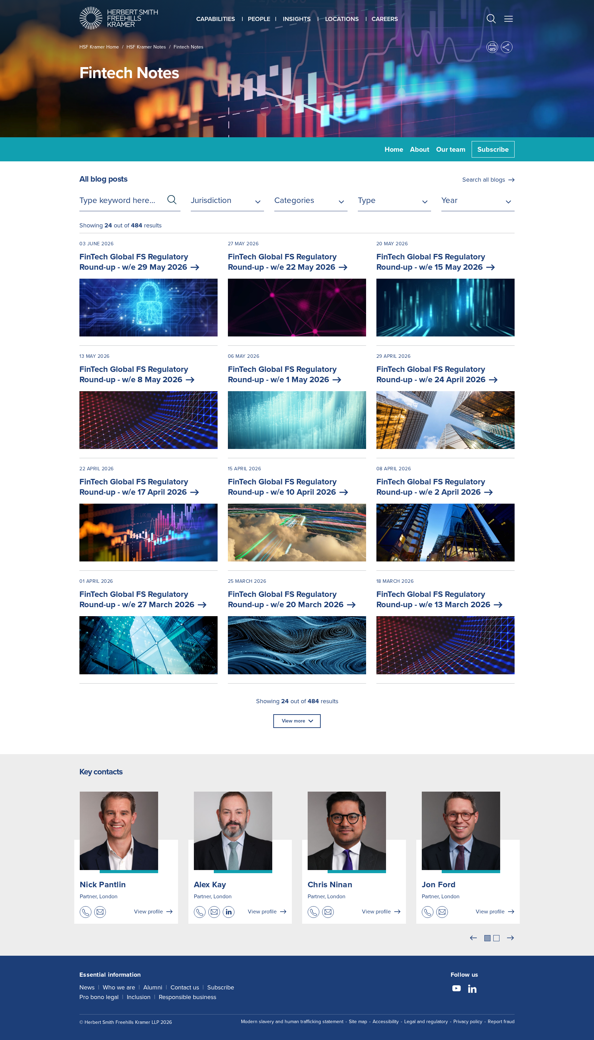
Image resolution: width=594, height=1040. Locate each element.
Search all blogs (483, 179)
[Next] (510, 938)
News (87, 987)
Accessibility (386, 1021)
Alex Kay (210, 884)
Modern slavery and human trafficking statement (292, 1021)
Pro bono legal (99, 997)
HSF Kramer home (99, 47)
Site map (358, 1021)
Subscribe (493, 149)
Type (367, 200)
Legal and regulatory (426, 1021)
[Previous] (473, 938)
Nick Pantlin (103, 884)
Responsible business (187, 997)
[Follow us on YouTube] (456, 989)
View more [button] (293, 721)
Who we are (119, 987)
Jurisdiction (211, 200)
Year (449, 200)
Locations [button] (342, 18)
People (259, 18)
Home (394, 149)
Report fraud (501, 1021)
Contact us (184, 987)
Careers (385, 18)
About (419, 149)
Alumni (152, 987)
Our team (450, 149)
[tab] (487, 938)
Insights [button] (297, 18)
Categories (294, 200)
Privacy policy (467, 1021)
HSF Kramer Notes (146, 47)
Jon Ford (439, 884)
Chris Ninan (330, 884)
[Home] (127, 18)
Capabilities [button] (215, 18)
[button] (491, 19)
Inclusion (139, 997)
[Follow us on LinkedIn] (472, 989)
